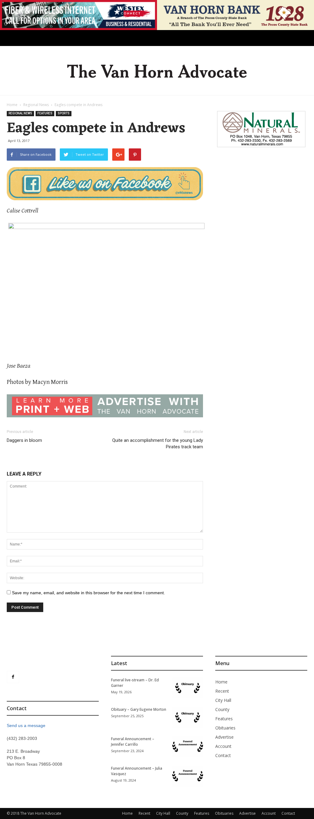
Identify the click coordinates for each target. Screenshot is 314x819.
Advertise (224, 737)
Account (223, 746)
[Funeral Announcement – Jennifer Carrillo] (187, 746)
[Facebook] (13, 677)
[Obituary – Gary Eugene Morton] (187, 717)
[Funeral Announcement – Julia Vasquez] (187, 776)
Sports (64, 113)
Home (12, 104)
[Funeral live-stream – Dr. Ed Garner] (187, 687)
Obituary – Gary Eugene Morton (138, 709)
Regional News (36, 104)
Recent (222, 691)
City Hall (223, 700)
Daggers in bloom (24, 440)
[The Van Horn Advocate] (157, 71)
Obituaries (225, 728)
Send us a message (26, 725)
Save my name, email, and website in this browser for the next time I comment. (88, 592)
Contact (223, 755)
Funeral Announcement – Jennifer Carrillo (132, 741)
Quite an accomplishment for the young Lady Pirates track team (157, 444)
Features (44, 113)
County (222, 709)
